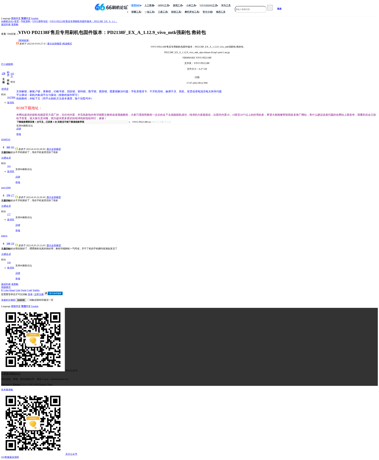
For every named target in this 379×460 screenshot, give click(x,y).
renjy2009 (6, 187)
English (34, 18)
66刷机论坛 (7, 21)
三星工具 (162, 12)
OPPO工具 (163, 5)
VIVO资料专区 (40, 21)
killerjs (4, 236)
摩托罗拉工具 (192, 12)
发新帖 (14, 24)
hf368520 (5, 139)
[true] (270, 7)
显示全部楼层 (54, 43)
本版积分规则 (8, 300)
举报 (18, 134)
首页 (136, 5)
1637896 (11, 97)
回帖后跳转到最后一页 (41, 300)
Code (29, 290)
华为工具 (226, 5)
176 (8, 195)
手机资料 (25, 21)
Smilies (36, 290)
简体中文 (16, 18)
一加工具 (149, 12)
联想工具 (176, 12)
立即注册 (39, 294)
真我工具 (177, 5)
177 (12, 195)
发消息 (10, 102)
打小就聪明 (7, 64)
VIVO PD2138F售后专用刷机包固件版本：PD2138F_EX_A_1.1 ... (83, 21)
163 (8, 147)
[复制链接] (23, 40)
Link (18, 290)
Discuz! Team (45, 384)
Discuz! (16, 384)
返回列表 (6, 24)
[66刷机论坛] (111, 7)
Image (12, 290)
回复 (18, 128)
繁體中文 (26, 18)
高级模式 (6, 287)
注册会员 (6, 158)
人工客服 (149, 5)
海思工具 (220, 12)
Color (6, 290)
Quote (24, 290)
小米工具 (191, 5)
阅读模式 (67, 43)
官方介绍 (207, 12)
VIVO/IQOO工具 (208, 5)
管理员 (4, 89)
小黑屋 (4, 373)
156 (8, 243)
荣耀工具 (136, 12)
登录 (279, 9)
